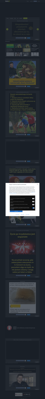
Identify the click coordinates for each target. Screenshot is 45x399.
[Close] (38, 184)
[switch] (33, 198)
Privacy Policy (27, 214)
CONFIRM (16, 211)
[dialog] (22, 199)
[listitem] (22, 196)
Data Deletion (17, 214)
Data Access (22, 214)
